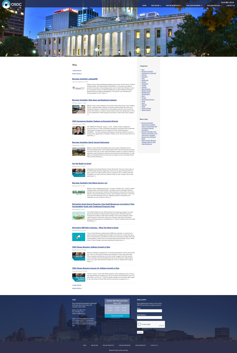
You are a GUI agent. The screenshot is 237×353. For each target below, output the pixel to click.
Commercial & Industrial (149, 73)
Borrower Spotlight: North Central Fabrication (90, 142)
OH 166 (144, 98)
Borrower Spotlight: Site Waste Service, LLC (89, 183)
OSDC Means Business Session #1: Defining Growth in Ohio (95, 268)
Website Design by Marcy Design (118, 350)
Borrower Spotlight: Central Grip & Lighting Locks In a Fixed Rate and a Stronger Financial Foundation (149, 126)
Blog (143, 70)
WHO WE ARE (155, 5)
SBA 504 (144, 105)
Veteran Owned (146, 108)
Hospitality (145, 84)
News (143, 96)
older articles (76, 70)
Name (139, 308)
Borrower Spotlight (147, 71)
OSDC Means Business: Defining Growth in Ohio (91, 247)
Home (144, 5)
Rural (143, 103)
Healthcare (145, 80)
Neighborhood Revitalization (146, 93)
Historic (144, 82)
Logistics (144, 87)
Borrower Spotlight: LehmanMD (85, 79)
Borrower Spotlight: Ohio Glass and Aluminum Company (94, 100)
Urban (143, 106)
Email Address (142, 315)
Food (143, 78)
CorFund (144, 75)
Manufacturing (146, 89)
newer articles (77, 73)
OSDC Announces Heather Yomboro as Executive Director (95, 121)
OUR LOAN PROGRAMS (193, 5)
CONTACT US (231, 5)
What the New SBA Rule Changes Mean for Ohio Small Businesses (149, 142)
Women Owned (146, 110)
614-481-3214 (227, 2)
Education (145, 77)
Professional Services (148, 99)
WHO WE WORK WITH (173, 5)
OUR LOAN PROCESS (213, 5)
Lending (144, 85)
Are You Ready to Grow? (81, 163)
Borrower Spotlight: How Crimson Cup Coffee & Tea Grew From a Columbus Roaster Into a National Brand (149, 135)
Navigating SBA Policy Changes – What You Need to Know (95, 227)
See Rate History (117, 316)
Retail (143, 101)
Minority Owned (146, 91)
